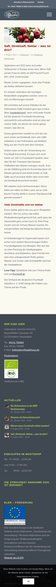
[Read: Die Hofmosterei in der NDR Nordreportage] (6, 406)
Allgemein (25, 55)
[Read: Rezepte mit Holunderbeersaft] (6, 418)
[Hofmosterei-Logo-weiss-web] (23, 14)
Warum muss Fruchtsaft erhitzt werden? (30, 426)
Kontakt (41, 2)
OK (28, 581)
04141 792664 (16, 6)
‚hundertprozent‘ (17, 112)
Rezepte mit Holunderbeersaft (25, 417)
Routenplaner (11, 355)
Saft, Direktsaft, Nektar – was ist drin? (29, 434)
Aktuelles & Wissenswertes (24, 2)
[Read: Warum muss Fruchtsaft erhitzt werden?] (6, 426)
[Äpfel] (24, 35)
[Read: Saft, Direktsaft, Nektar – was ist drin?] (6, 435)
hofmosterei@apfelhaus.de (38, 6)
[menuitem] (24, 2)
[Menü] (48, 14)
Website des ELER (14, 558)
